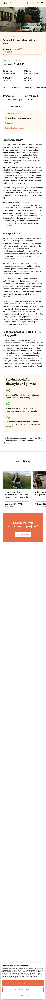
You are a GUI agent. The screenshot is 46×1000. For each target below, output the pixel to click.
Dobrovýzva (41, 87)
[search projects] (38, 3)
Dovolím (23, 983)
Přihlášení (31, 3)
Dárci (28, 87)
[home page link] (7, 3)
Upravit (22, 995)
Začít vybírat (23, 534)
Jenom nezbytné (23, 989)
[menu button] (42, 3)
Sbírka (5, 87)
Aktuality (15, 87)
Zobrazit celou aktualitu (14, 128)
